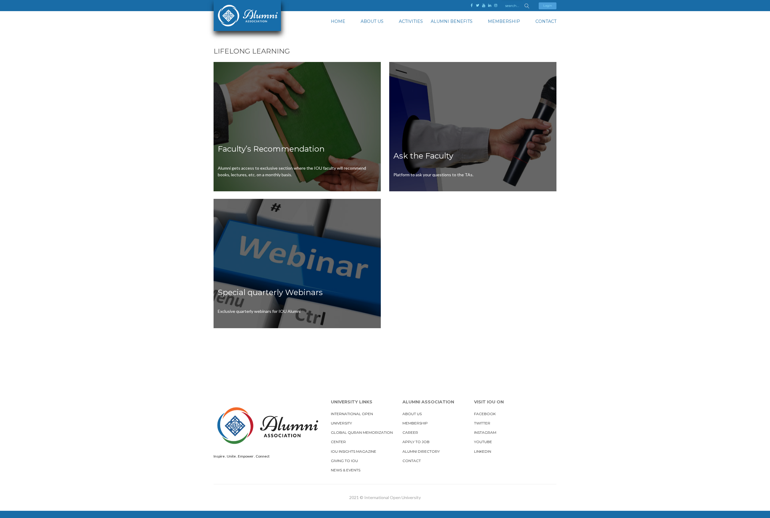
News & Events (345, 470)
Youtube (483, 441)
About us (372, 21)
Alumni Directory (421, 451)
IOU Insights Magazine (353, 451)
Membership (504, 21)
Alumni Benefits (452, 21)
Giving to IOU (344, 460)
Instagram (485, 432)
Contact (545, 21)
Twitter (482, 423)
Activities (411, 21)
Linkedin (482, 451)
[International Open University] (247, 15)
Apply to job (416, 441)
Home (338, 21)
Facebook (485, 414)
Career (410, 432)
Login (547, 6)
